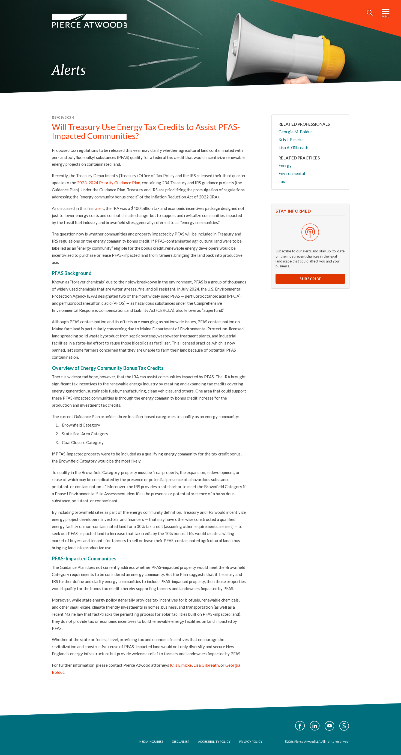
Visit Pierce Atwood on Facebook (300, 726)
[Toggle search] (370, 13)
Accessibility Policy (214, 741)
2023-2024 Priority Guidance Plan (108, 182)
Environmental (292, 173)
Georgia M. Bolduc (295, 131)
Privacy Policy (250, 741)
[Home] (89, 21)
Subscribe (310, 279)
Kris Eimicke (181, 665)
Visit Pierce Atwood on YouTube (329, 726)
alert (99, 208)
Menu (386, 16)
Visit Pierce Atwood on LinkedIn (315, 726)
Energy (285, 165)
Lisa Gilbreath (206, 665)
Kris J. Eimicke (291, 139)
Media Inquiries (151, 741)
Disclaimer (180, 741)
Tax (282, 181)
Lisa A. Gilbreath (293, 147)
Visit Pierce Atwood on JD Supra (344, 726)
